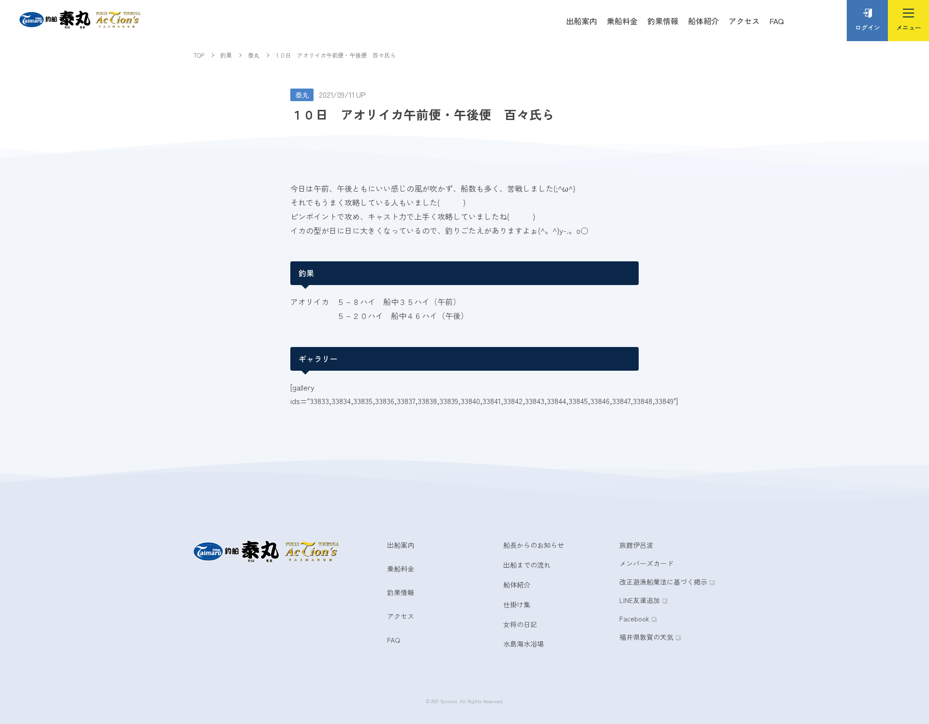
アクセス (744, 21)
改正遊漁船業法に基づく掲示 (663, 582)
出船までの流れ (527, 565)
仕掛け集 (516, 604)
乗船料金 (622, 21)
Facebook (634, 618)
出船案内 (581, 21)
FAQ (776, 21)
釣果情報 (662, 21)
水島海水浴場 (523, 644)
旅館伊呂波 (636, 545)
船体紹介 (703, 21)
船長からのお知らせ (533, 545)
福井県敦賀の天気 (646, 637)
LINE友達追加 (639, 600)
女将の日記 (520, 624)
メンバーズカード (646, 563)
